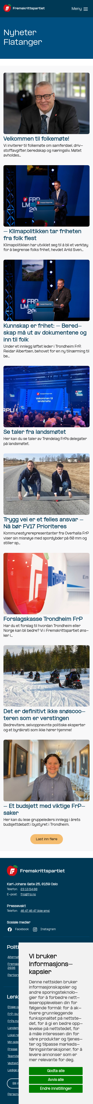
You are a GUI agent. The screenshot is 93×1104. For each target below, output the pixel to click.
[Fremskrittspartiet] (29, 8)
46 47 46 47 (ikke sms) (35, 911)
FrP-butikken (17, 1014)
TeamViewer (16, 1056)
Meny (77, 9)
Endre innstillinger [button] (56, 1089)
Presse (13, 1049)
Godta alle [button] (56, 1071)
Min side (13, 1042)
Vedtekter (15, 1063)
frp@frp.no (28, 894)
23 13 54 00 (29, 889)
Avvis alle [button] (56, 1080)
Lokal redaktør (18, 1035)
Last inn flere (46, 839)
